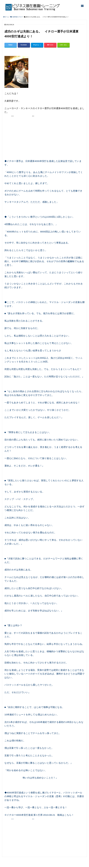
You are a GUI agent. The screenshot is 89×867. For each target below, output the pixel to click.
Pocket (51, 45)
